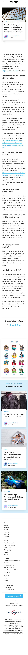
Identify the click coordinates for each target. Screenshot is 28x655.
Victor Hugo (7, 587)
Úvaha (6, 580)
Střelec (14, 358)
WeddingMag (18, 632)
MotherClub (19, 627)
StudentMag (19, 630)
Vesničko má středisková (11, 570)
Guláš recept (7, 547)
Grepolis (6, 537)
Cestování (7, 492)
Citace (6, 525)
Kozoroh (22, 350)
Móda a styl (7, 411)
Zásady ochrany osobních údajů (14, 605)
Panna (6, 350)
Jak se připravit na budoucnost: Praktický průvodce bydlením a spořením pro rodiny (12, 456)
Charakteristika (8, 583)
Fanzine (13, 630)
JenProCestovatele (8, 632)
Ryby (6, 358)
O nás (14, 601)
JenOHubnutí (19, 634)
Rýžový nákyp (8, 550)
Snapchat (7, 534)
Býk (14, 350)
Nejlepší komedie (9, 567)
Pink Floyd (7, 572)
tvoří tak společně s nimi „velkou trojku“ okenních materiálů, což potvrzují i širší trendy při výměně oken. (12, 144)
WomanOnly (12, 627)
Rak (14, 374)
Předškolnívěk (7, 630)
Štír (21, 358)
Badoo (6, 554)
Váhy (14, 366)
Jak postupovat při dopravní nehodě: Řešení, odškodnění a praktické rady (13, 498)
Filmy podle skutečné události (12, 560)
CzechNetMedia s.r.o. (17, 620)
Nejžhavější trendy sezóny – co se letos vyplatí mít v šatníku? (14, 416)
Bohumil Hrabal (8, 585)
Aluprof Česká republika (10, 71)
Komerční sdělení (14, 36)
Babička (6, 563)
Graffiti (6, 530)
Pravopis (6, 527)
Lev (6, 374)
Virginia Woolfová (9, 590)
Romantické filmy (9, 565)
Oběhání (8, 628)
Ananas (6, 552)
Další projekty (14, 603)
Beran (21, 366)
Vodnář (6, 366)
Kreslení (6, 532)
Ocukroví (12, 634)
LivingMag (6, 634)
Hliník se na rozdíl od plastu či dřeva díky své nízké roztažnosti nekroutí (13, 174)
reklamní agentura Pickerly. (11, 625)
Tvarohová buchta (9, 543)
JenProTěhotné (15, 628)
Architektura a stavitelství (11, 22)
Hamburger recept (9, 545)
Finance (6, 449)
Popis (5, 578)
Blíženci (21, 374)
